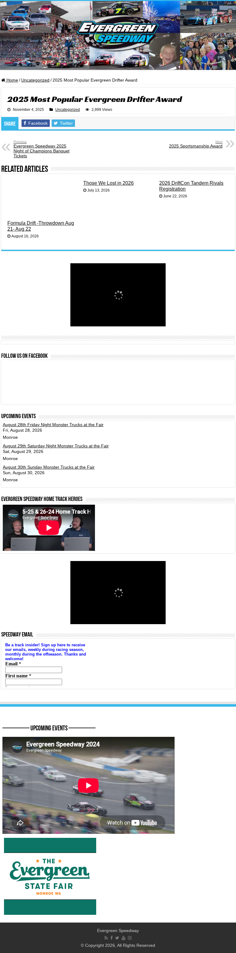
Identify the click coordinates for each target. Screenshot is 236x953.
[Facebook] (111, 938)
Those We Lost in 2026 (108, 183)
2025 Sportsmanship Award (195, 144)
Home (11, 80)
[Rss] (106, 938)
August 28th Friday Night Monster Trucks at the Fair (53, 424)
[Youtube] (123, 938)
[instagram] (129, 938)
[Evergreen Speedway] (118, 35)
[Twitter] (117, 938)
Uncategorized (35, 80)
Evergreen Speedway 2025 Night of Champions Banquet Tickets (41, 149)
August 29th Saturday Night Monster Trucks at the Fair (56, 445)
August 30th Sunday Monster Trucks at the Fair (49, 467)
